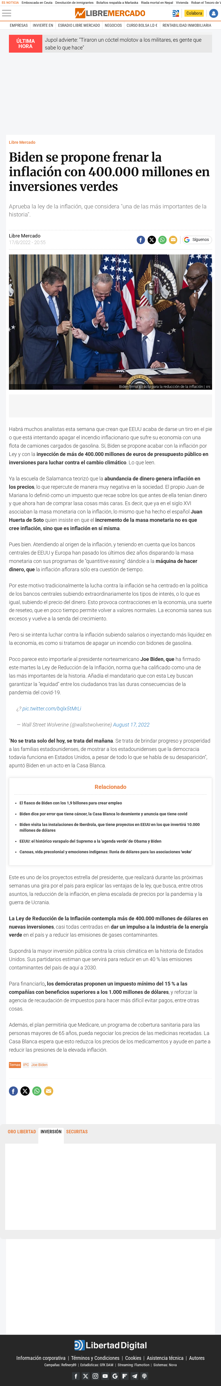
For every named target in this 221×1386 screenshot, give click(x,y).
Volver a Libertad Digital (176, 13)
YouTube (105, 1376)
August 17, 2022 (131, 725)
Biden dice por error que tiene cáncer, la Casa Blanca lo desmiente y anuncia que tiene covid (103, 814)
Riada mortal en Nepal (157, 3)
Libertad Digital (110, 1345)
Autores (197, 1358)
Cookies (133, 1358)
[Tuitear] (152, 240)
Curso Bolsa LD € (142, 25)
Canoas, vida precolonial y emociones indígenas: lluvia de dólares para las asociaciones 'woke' (106, 852)
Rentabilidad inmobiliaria (187, 25)
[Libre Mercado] (110, 13)
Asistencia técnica (165, 1358)
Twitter (85, 1376)
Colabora (194, 13)
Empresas (19, 25)
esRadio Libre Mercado (79, 25)
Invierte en (43, 25)
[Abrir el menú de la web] (38, 13)
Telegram (134, 1376)
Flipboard (125, 1376)
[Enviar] (162, 240)
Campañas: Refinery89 (60, 1365)
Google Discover (115, 1376)
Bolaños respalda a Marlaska (117, 3)
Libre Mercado (22, 142)
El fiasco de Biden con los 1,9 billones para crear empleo (71, 803)
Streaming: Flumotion (133, 1365)
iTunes (144, 1376)
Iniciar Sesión (213, 13)
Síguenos (201, 240)
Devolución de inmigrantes (74, 3)
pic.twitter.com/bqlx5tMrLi (51, 709)
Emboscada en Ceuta (37, 3)
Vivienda (182, 3)
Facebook (76, 1376)
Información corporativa (41, 1358)
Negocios (113, 25)
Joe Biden (39, 1065)
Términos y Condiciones (95, 1358)
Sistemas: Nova (165, 1365)
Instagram (95, 1376)
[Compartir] (141, 240)
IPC (26, 1065)
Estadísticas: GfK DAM (96, 1365)
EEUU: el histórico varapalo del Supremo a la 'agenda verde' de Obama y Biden (90, 841)
